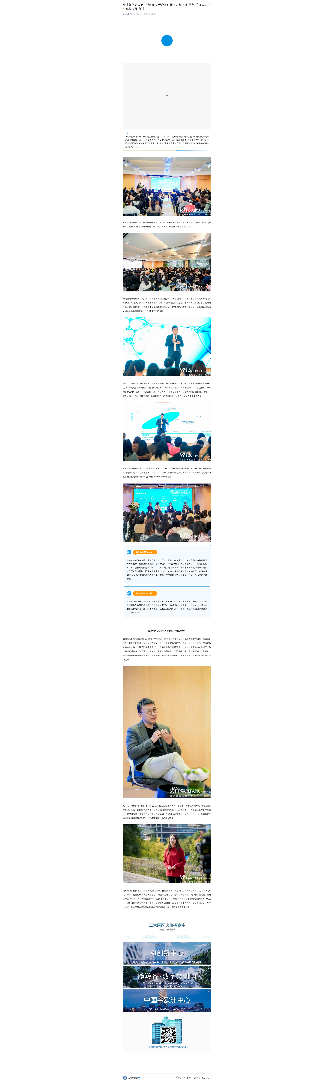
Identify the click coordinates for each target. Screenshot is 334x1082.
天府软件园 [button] (128, 14)
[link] (134, 1078)
